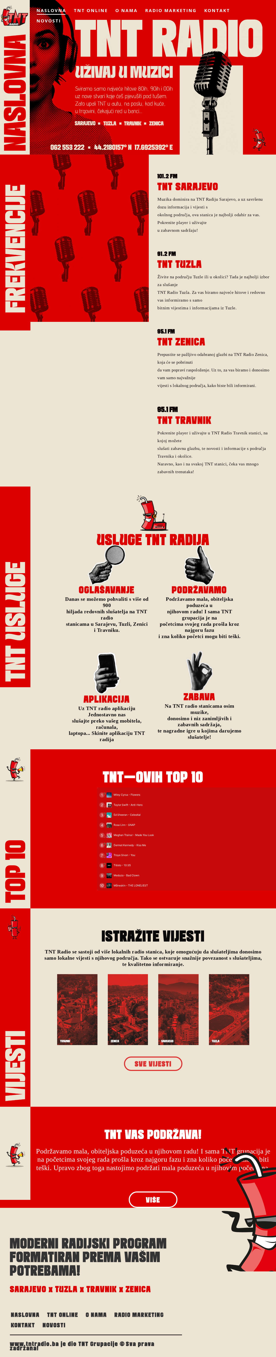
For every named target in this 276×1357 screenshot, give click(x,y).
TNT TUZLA (179, 264)
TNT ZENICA (181, 341)
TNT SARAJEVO (187, 186)
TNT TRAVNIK (184, 420)
